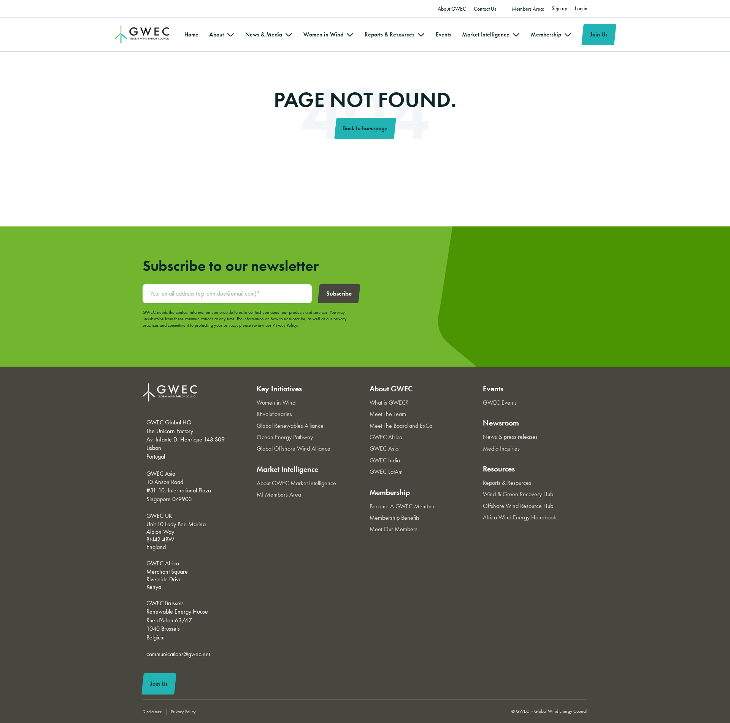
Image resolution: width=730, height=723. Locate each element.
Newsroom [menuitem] (501, 423)
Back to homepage (365, 128)
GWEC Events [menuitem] (500, 403)
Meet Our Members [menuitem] (393, 529)
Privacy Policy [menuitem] (183, 712)
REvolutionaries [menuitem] (274, 414)
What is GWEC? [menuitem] (389, 403)
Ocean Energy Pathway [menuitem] (285, 437)
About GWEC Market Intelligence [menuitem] (296, 483)
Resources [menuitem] (499, 469)
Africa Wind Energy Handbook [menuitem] (519, 517)
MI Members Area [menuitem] (279, 494)
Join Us (599, 34)
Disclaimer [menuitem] (152, 712)
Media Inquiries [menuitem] (501, 448)
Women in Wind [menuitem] (323, 34)
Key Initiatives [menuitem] (279, 389)
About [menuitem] (216, 34)
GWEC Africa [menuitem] (386, 437)
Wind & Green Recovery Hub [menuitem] (518, 494)
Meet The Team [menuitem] (388, 414)
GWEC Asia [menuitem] (384, 448)
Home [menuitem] (191, 34)
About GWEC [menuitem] (452, 8)
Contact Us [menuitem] (485, 8)
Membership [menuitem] (546, 34)
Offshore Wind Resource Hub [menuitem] (518, 506)
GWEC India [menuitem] (385, 460)
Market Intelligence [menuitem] (485, 34)
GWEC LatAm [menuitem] (386, 472)
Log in (581, 8)
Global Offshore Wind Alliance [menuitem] (293, 448)
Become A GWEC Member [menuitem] (402, 506)
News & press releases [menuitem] (510, 437)
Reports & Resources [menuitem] (389, 34)
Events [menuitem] (443, 34)
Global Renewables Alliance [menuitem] (290, 426)
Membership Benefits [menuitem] (394, 518)
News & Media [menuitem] (263, 34)
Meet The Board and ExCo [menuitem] (401, 426)
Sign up (559, 8)
